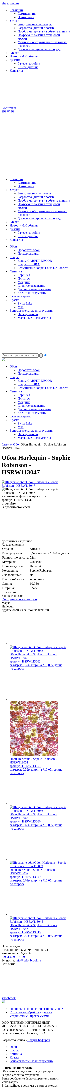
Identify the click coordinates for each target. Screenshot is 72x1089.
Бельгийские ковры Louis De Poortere (43, 267)
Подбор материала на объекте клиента (44, 31)
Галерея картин (20, 296)
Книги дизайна (28, 67)
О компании (26, 17)
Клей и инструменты (32, 292)
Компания (16, 10)
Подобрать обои (29, 250)
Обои (13, 246)
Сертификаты (27, 13)
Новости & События (24, 56)
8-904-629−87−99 (13, 957)
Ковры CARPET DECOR (35, 260)
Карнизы (24, 275)
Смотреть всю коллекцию (19, 599)
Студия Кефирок (38, 1040)
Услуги (14, 20)
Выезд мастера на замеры (35, 24)
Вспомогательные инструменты (31, 310)
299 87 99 (8, 111)
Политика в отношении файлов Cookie (36, 1008)
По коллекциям (28, 253)
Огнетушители (28, 314)
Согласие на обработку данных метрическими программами (31, 1014)
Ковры (14, 257)
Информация (10, 3)
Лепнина (16, 271)
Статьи (14, 52)
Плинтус (24, 278)
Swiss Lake (25, 303)
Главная (7, 444)
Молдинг (24, 282)
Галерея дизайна (29, 63)
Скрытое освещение (31, 285)
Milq (21, 307)
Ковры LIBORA (29, 264)
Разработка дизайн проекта (36, 28)
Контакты (16, 70)
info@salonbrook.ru (28, 960)
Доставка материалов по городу (39, 49)
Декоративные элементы (34, 289)
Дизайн (15, 60)
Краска (14, 300)
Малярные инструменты (34, 317)
